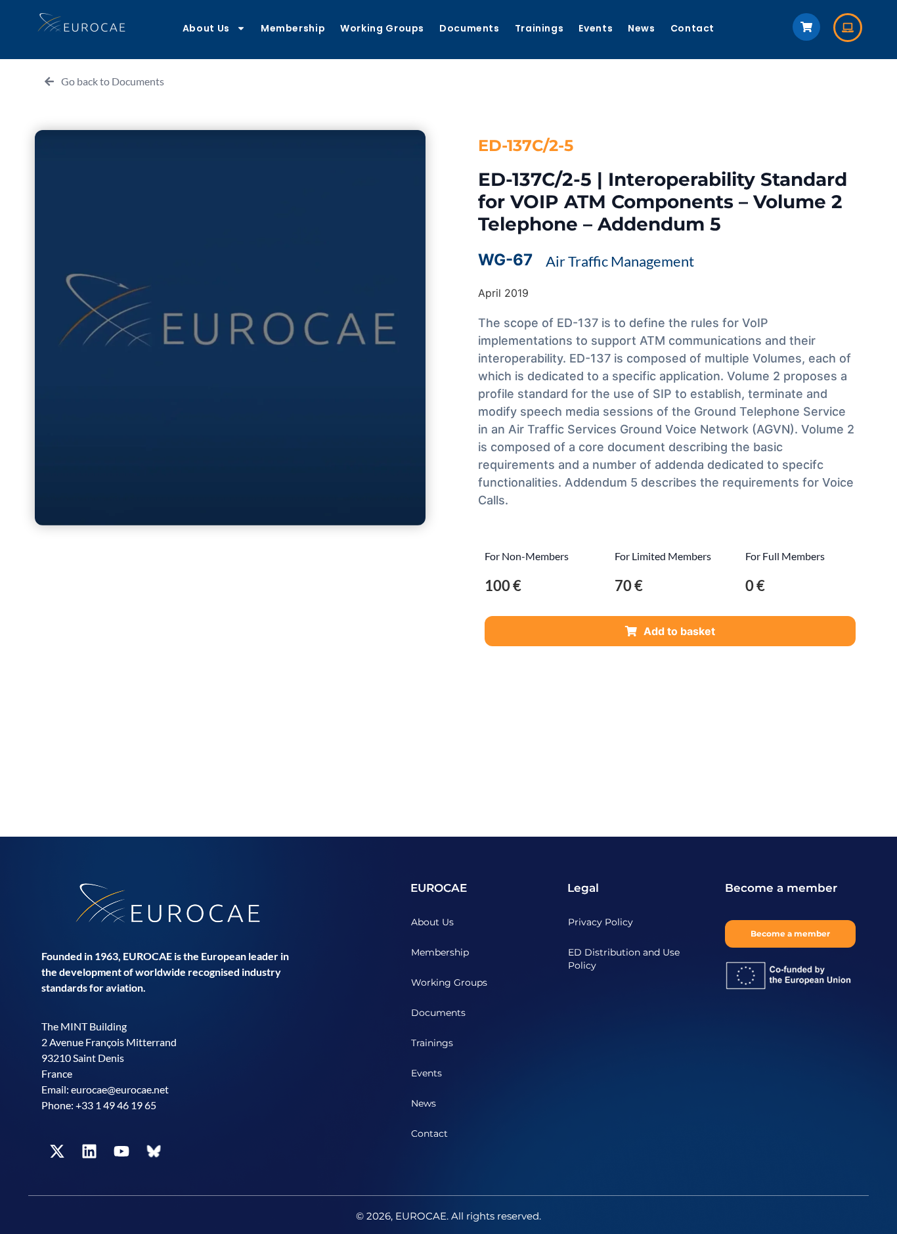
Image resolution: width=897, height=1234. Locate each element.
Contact (692, 28)
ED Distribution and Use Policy (624, 958)
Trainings (539, 28)
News (641, 28)
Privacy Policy (600, 922)
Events (596, 28)
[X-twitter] (57, 1151)
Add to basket (679, 631)
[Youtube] (121, 1151)
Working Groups (382, 28)
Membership (293, 28)
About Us (206, 28)
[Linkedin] (89, 1151)
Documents (469, 28)
